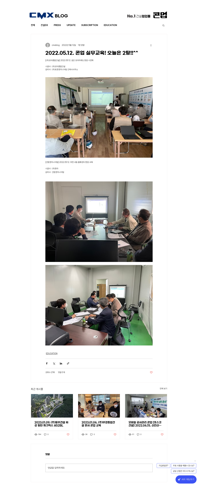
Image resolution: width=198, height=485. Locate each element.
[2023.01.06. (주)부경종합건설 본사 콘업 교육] (99, 406)
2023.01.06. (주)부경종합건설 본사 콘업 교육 (98, 424)
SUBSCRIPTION (89, 25)
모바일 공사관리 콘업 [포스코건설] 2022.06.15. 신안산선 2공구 (145, 424)
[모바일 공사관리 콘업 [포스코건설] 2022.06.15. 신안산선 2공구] (146, 406)
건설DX (44, 25)
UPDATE (71, 25)
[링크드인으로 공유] (61, 363)
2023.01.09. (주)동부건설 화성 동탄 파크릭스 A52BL (51, 424)
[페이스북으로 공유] (46, 363)
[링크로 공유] (68, 363)
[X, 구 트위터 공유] (53, 363)
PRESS (57, 25)
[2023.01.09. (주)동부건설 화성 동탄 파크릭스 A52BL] (52, 406)
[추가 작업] (151, 45)
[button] (163, 25)
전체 (33, 25)
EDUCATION (110, 25)
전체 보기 (163, 388)
